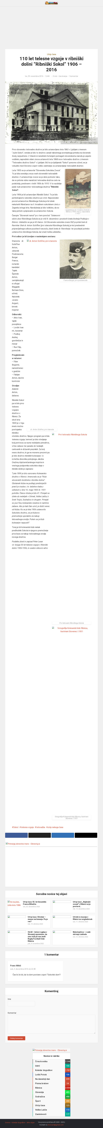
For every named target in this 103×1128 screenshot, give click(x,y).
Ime (9, 999)
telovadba (40, 827)
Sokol (15, 827)
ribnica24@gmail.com (56, 1125)
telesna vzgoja (27, 827)
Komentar (12, 1013)
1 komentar (73, 76)
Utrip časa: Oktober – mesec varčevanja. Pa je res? (38, 919)
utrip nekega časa (55, 827)
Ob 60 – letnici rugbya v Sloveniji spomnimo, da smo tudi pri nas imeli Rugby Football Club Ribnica (37, 936)
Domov (7, 1122)
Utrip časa (51, 54)
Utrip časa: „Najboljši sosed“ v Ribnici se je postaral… (82, 904)
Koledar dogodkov (18, 1122)
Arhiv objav (31, 1122)
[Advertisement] (51, 27)
